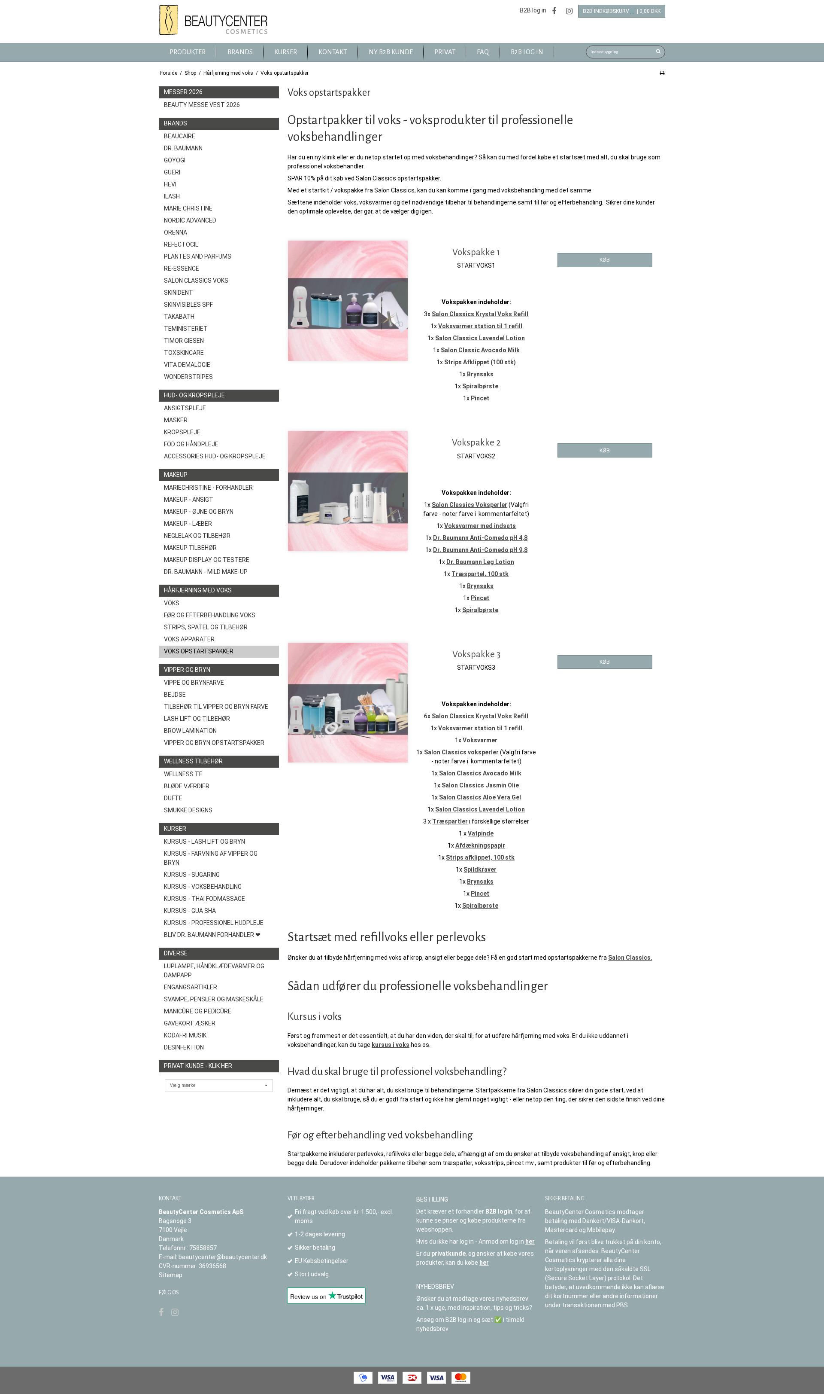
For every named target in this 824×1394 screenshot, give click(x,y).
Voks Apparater (189, 639)
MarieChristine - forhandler (208, 487)
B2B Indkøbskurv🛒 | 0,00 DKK (621, 11)
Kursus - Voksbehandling (203, 886)
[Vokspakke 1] (348, 300)
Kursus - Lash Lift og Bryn (204, 841)
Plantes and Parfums (197, 256)
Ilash (172, 196)
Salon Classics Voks (196, 280)
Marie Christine (188, 208)
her (530, 1241)
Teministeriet (186, 328)
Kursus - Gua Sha (190, 910)
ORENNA (175, 232)
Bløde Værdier (186, 786)
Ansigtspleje (185, 408)
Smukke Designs (188, 810)
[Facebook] (554, 11)
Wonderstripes (188, 376)
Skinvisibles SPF (188, 304)
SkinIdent (178, 292)
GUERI (172, 172)
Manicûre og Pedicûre (197, 1011)
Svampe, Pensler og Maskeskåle (214, 999)
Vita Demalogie (187, 364)
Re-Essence (181, 268)
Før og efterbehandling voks (209, 615)
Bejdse (175, 694)
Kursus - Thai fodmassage (204, 898)
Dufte (173, 798)
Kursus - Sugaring (192, 874)
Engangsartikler (190, 987)
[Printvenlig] (662, 73)
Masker (176, 420)
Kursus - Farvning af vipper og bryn (211, 858)
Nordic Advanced (190, 220)
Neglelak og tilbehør (197, 535)
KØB (605, 260)
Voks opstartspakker (198, 651)
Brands (175, 123)
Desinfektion (184, 1047)
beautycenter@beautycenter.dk (223, 1257)
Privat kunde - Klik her (198, 1065)
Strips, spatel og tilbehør (206, 627)
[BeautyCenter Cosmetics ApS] (215, 20)
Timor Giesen (184, 340)
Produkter (188, 52)
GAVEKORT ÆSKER (189, 1023)
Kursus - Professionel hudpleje (214, 922)
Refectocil (181, 244)
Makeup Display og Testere (206, 559)
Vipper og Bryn (187, 669)
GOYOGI (174, 160)
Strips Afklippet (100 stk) (480, 362)
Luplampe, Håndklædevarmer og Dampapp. (214, 971)
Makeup (176, 474)
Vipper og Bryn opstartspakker (214, 742)
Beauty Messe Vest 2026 (202, 104)
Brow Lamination (190, 730)
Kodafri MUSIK (185, 1035)
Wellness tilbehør (193, 761)
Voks (171, 603)
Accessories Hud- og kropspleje (215, 456)
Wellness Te (183, 774)
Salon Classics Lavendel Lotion (480, 809)
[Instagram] (569, 11)
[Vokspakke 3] (348, 703)
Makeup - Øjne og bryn (198, 511)
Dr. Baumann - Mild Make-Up (206, 571)
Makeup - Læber (188, 523)
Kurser (175, 828)
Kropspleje (182, 432)
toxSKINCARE (184, 352)
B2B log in (533, 10)
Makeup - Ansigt (188, 499)
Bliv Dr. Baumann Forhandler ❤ (212, 934)
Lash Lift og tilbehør (197, 718)
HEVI (170, 184)
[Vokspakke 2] (348, 491)
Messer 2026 (183, 91)
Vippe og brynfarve (194, 682)
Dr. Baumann (183, 148)
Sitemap (170, 1275)
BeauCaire (179, 136)
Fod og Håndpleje (191, 444)
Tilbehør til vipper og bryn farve (216, 706)
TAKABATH (179, 316)
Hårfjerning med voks (198, 590)
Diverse (176, 953)
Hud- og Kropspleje (194, 395)
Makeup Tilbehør (190, 547)
